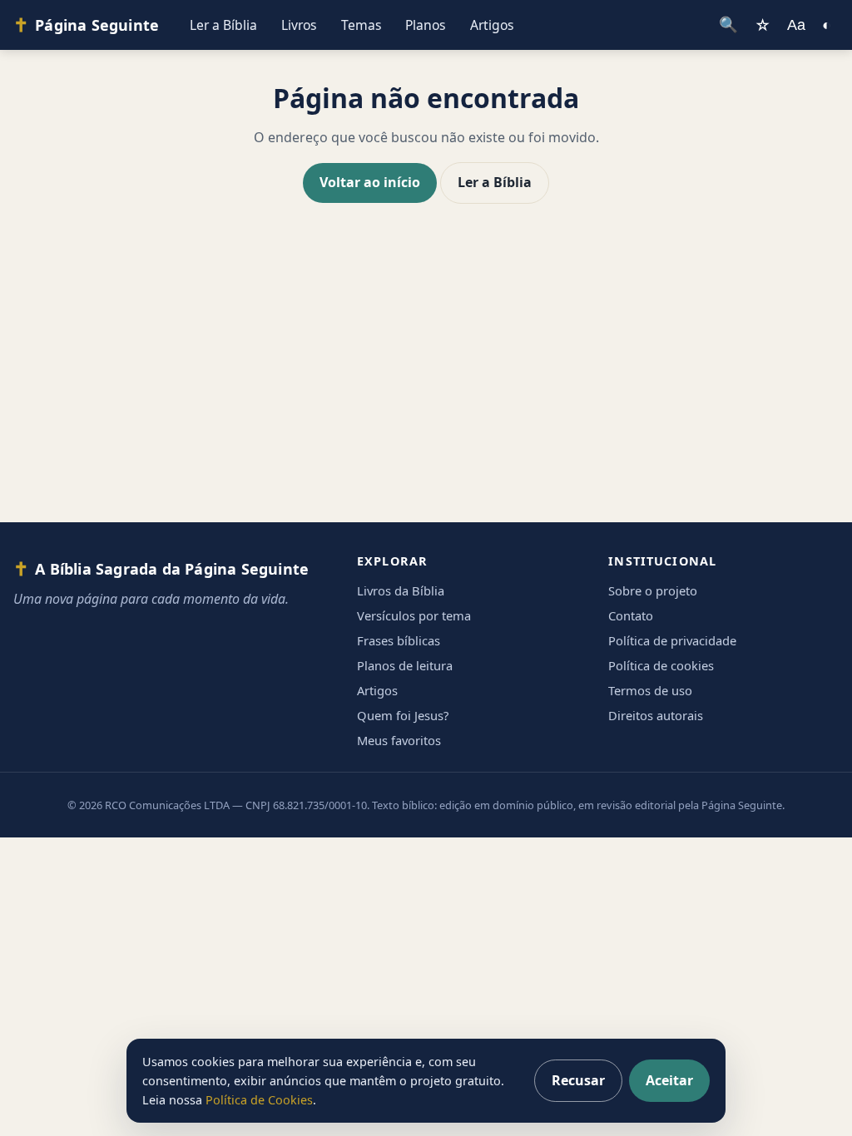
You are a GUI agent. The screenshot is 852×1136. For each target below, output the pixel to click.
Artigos (492, 25)
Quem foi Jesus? (402, 715)
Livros (299, 25)
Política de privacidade (672, 640)
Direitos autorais (655, 715)
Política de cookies (661, 665)
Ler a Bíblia (223, 25)
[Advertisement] (426, 379)
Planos (425, 25)
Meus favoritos (399, 740)
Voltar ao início (370, 182)
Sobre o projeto (652, 590)
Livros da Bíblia (400, 590)
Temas (361, 25)
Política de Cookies (259, 1100)
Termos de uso (650, 690)
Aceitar (669, 1080)
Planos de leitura (405, 665)
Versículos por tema (414, 615)
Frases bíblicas (398, 640)
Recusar (578, 1080)
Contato (630, 615)
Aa (796, 24)
